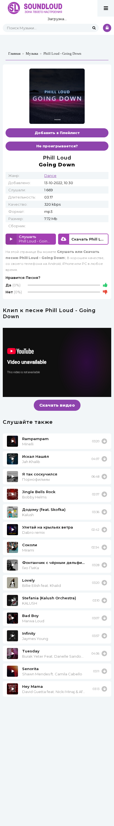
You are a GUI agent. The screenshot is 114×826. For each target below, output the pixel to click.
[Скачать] (104, 441)
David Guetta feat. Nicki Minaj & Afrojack (54, 691)
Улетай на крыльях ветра (47, 527)
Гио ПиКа (30, 568)
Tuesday (31, 651)
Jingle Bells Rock (38, 492)
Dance (50, 175)
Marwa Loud (33, 621)
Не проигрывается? (57, 146)
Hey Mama (32, 686)
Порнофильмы (36, 479)
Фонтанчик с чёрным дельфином (53, 562)
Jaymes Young (35, 638)
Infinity (28, 633)
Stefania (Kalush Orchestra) (49, 598)
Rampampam (35, 438)
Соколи (29, 545)
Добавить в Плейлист (57, 132)
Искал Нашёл (35, 456)
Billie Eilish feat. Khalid (41, 585)
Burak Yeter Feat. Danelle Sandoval (53, 656)
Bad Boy (30, 615)
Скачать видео (57, 405)
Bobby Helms (34, 497)
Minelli (27, 444)
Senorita (30, 668)
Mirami (28, 550)
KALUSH (29, 603)
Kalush (28, 515)
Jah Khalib (31, 461)
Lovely (28, 580)
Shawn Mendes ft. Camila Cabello (52, 674)
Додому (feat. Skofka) (44, 509)
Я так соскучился (39, 474)
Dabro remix (33, 532)
